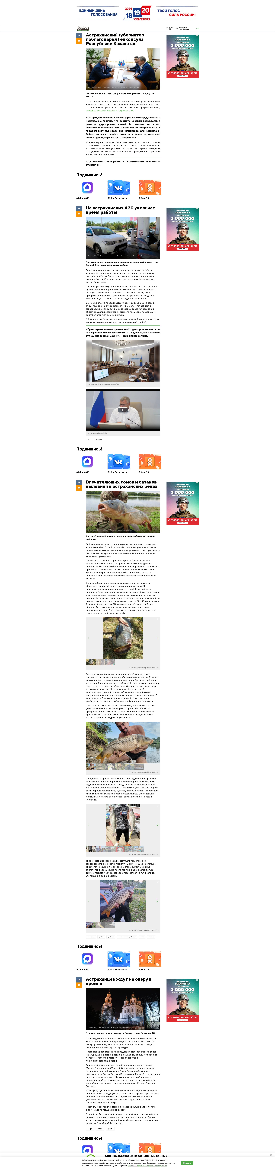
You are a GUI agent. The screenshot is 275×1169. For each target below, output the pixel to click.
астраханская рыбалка (127, 937)
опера (90, 1129)
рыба (101, 937)
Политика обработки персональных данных (147, 1166)
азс (89, 440)
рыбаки (111, 937)
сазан (151, 937)
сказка (99, 1129)
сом (142, 937)
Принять (187, 1163)
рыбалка (91, 937)
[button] (157, 638)
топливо (99, 440)
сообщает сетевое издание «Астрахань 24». (110, 110)
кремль (110, 1129)
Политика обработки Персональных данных (134, 1156)
